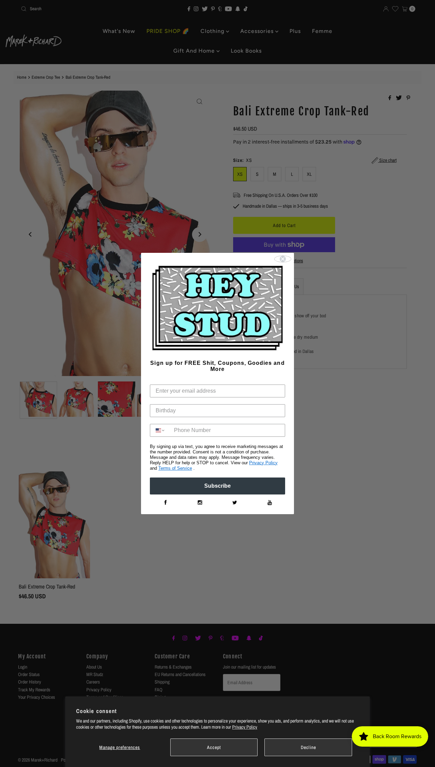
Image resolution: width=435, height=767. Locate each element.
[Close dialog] (282, 259)
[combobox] (160, 430)
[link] (165, 502)
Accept (214, 747)
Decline (308, 747)
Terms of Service (175, 468)
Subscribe (217, 486)
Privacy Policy (244, 727)
